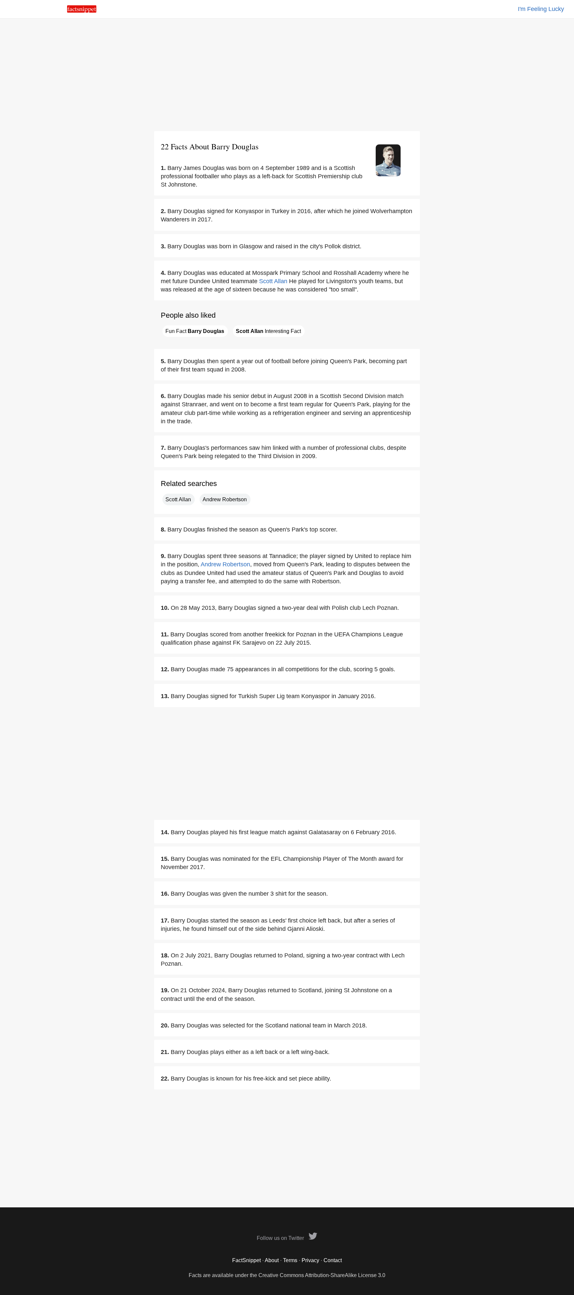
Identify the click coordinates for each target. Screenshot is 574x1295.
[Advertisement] (287, 74)
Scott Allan (273, 281)
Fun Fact (194, 331)
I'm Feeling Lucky (541, 9)
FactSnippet (246, 1260)
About (272, 1260)
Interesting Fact (268, 331)
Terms (290, 1260)
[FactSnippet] (81, 11)
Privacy (310, 1260)
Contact (333, 1260)
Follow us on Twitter (281, 1238)
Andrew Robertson (225, 499)
